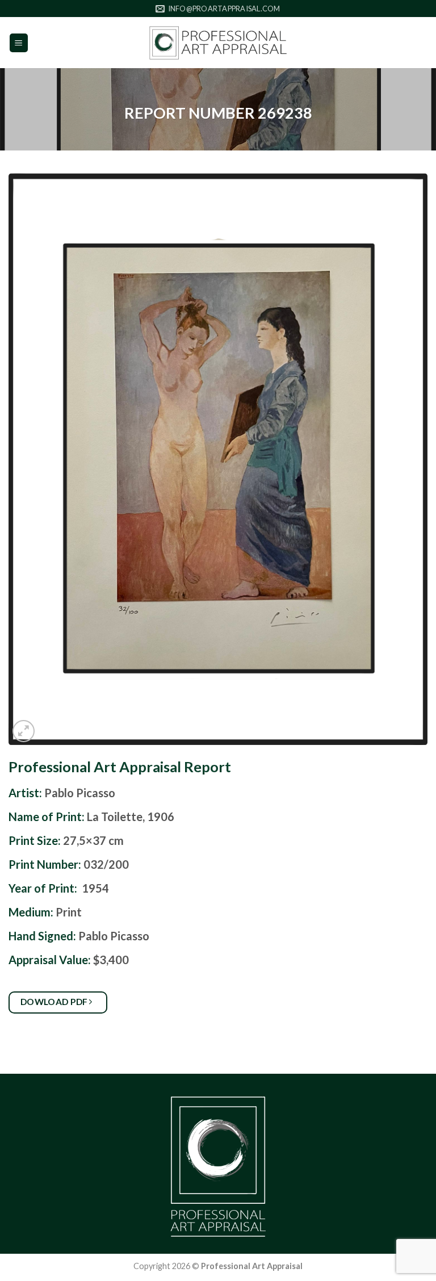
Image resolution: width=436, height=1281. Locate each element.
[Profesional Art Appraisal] (218, 43)
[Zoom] (23, 731)
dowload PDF (55, 1002)
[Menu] (19, 43)
